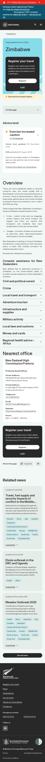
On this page (22, 110)
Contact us (7, 706)
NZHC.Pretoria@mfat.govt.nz (18, 404)
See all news (22, 655)
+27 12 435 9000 (12, 397)
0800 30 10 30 (8, 717)
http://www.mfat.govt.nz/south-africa (21, 411)
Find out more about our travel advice (21, 167)
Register (22, 81)
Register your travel (11, 684)
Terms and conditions (11, 758)
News (5, 689)
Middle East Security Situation (24, 2)
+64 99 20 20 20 (29, 717)
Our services (8, 698)
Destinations (8, 693)
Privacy (5, 753)
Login (22, 87)
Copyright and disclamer (33, 753)
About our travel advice (12, 702)
